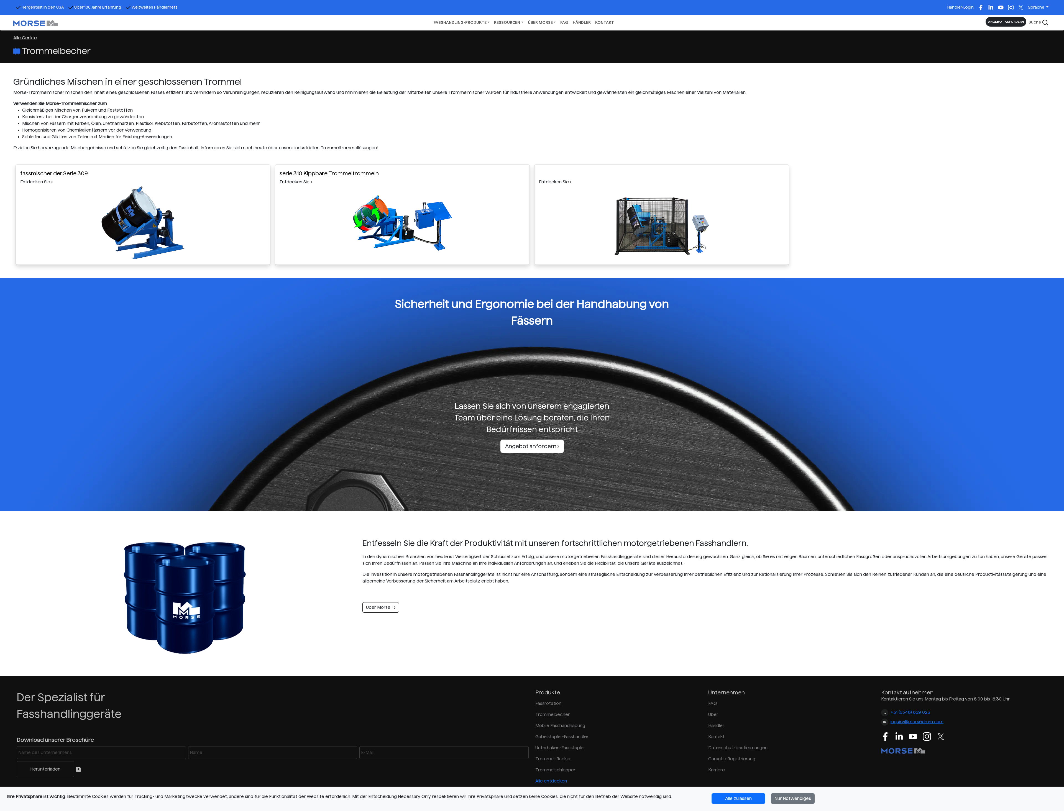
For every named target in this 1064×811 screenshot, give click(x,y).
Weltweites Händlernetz (155, 7)
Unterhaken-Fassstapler (560, 747)
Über (713, 714)
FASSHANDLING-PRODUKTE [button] (460, 22)
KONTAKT (604, 22)
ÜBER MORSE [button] (540, 22)
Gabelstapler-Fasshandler (562, 736)
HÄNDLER (582, 22)
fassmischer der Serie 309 (54, 173)
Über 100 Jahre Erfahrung (97, 7)
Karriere (716, 770)
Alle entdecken (551, 781)
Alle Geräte (25, 37)
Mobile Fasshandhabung (560, 725)
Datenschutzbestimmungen (738, 747)
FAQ (564, 22)
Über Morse (379, 607)
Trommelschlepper (555, 770)
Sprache (1036, 7)
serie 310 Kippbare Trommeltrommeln (329, 173)
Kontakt (716, 736)
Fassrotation (548, 703)
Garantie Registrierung (731, 758)
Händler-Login (960, 7)
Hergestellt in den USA (43, 7)
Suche (1035, 22)
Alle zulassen (738, 798)
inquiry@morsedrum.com (917, 721)
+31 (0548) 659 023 (910, 712)
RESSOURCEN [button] (507, 22)
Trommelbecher (552, 714)
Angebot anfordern (531, 446)
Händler (716, 725)
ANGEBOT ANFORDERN (1006, 21)
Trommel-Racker (553, 758)
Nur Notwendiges (792, 798)
